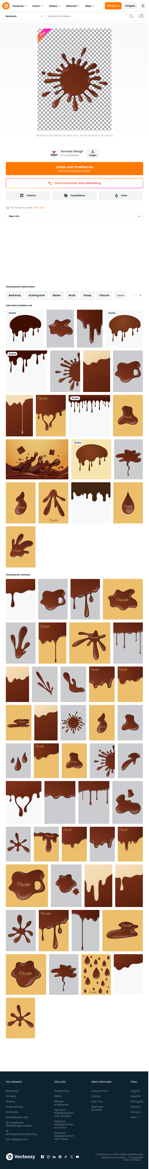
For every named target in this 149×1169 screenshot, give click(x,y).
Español (133, 1096)
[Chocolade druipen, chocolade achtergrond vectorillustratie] (25, 329)
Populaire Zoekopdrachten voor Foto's (64, 1124)
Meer (88, 6)
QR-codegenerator (17, 1139)
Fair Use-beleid (129, 1159)
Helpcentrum (99, 1091)
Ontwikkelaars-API (17, 1117)
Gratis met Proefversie (74, 168)
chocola (104, 295)
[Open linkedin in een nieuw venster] (54, 1156)
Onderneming (14, 1106)
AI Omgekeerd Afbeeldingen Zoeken (19, 1124)
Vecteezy (11, 1096)
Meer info (14, 216)
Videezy (10, 1101)
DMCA (58, 1096)
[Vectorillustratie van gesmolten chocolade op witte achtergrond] (90, 502)
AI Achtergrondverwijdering (21, 1132)
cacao (121, 295)
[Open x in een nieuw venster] (71, 1156)
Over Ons (97, 1101)
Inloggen (130, 5)
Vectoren (18, 6)
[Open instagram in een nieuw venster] (48, 1156)
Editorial (71, 6)
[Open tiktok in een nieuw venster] (65, 1156)
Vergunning (61, 1091)
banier (57, 295)
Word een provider (97, 1108)
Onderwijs (12, 1112)
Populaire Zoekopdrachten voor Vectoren (64, 1113)
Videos (53, 6)
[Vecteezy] (5, 5)
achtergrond (37, 295)
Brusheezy (12, 1091)
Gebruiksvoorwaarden (111, 1157)
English (132, 1091)
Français (133, 1112)
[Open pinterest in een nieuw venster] (60, 1156)
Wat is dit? (39, 207)
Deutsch (133, 1106)
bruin (72, 295)
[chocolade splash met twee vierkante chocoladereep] (37, 459)
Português (134, 1101)
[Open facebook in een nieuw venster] (42, 1156)
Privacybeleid (133, 1157)
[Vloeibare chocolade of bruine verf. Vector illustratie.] (60, 329)
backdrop (15, 295)
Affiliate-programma (61, 1103)
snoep (87, 295)
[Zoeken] (131, 16)
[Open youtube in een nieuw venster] (77, 1156)
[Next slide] (134, 295)
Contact (96, 1096)
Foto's (36, 6)
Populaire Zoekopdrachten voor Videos (64, 1136)
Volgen (93, 155)
